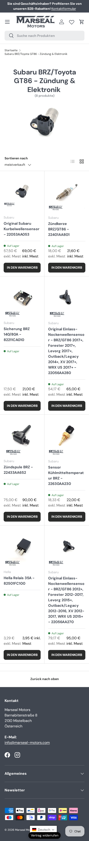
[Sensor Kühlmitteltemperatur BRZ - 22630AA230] (66, 436)
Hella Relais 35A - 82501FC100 (19, 581)
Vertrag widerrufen (44, 835)
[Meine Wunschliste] (72, 21)
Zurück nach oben (44, 679)
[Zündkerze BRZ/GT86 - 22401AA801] (66, 193)
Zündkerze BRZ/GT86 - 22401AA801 (59, 229)
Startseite (11, 50)
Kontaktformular (63, 9)
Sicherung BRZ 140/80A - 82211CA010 (17, 334)
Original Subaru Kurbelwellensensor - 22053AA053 (21, 229)
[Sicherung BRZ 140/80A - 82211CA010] (22, 298)
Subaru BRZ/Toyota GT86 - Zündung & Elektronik (36, 54)
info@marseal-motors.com (27, 742)
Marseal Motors (25, 830)
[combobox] (44, 36)
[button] (82, 22)
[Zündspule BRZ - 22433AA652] (22, 436)
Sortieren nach (16, 158)
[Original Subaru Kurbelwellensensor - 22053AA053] (22, 193)
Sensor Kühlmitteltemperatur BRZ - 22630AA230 (66, 475)
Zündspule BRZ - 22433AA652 (18, 470)
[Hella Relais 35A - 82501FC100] (22, 547)
